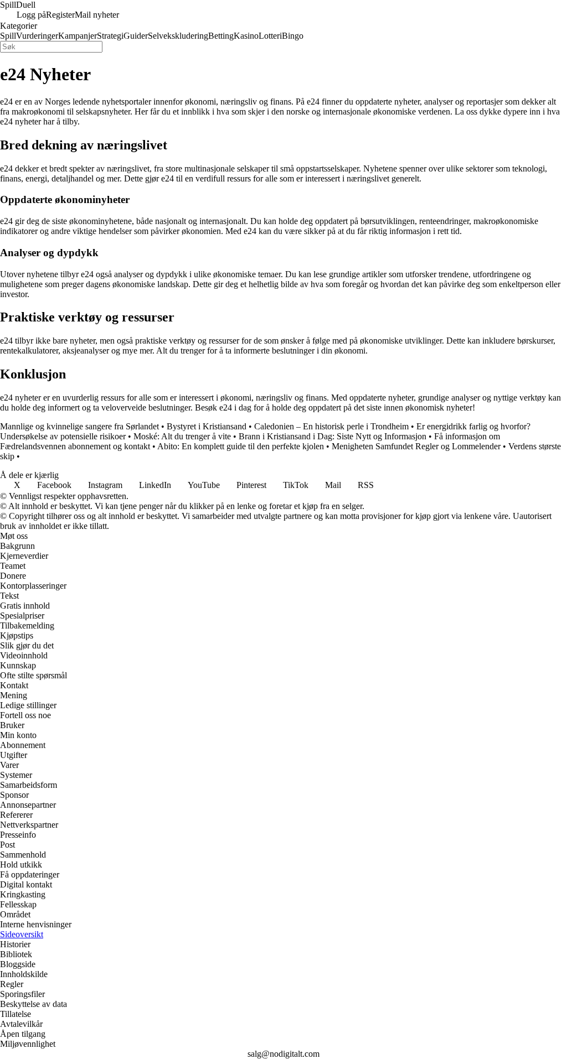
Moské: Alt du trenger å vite (182, 436)
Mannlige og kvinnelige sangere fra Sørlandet (79, 426)
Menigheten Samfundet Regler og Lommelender (416, 446)
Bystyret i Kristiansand (206, 426)
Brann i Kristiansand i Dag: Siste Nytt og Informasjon (332, 436)
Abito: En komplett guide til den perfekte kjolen (240, 446)
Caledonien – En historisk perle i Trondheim (331, 426)
